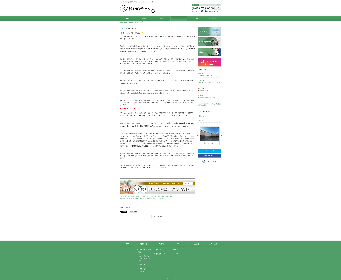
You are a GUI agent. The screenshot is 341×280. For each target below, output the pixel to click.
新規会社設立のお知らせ (205, 96)
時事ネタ (131, 22)
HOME (121, 22)
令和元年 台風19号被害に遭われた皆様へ (209, 82)
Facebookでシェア (209, 155)
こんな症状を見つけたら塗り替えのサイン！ (144, 258)
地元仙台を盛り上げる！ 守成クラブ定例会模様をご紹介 (209, 103)
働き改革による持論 (204, 74)
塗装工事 (158, 249)
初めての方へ (144, 244)
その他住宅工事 (160, 254)
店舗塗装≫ (148, 198)
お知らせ (201, 116)
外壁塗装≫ (123, 196)
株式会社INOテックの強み (144, 251)
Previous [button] (197, 136)
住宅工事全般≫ (158, 198)
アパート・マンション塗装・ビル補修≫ (132, 198)
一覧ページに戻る (158, 216)
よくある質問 (142, 265)
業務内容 (161, 244)
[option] (209, 135)
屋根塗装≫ (131, 196)
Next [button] (221, 136)
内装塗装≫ (152, 196)
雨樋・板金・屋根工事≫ (165, 196)
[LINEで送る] (133, 211)
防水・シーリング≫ (142, 196)
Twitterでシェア (210, 150)
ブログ (125, 22)
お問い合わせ (213, 244)
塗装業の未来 (202, 89)
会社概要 (196, 244)
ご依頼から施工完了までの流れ (144, 270)
